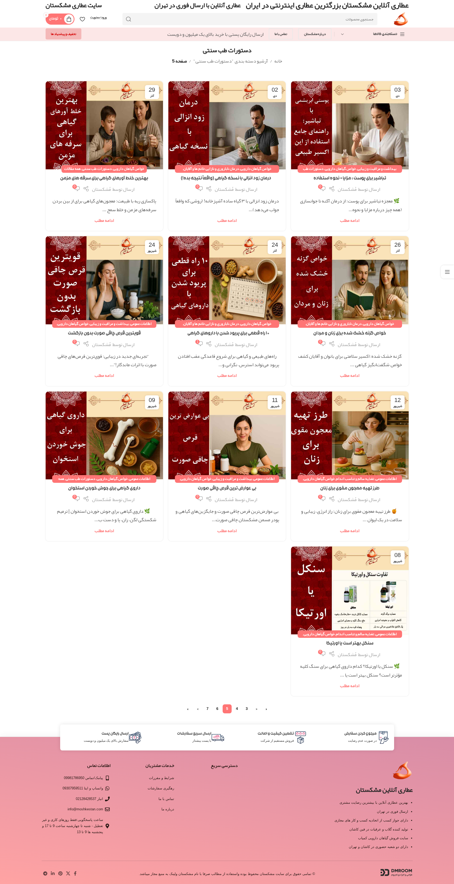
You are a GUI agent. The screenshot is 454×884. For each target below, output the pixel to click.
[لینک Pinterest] (60, 874)
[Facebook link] (75, 874)
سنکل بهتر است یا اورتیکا (349, 644)
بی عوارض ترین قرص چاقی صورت (227, 489)
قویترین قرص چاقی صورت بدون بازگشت (104, 334)
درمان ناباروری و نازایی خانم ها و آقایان (211, 169)
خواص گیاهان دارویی (340, 169)
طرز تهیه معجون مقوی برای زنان (350, 489)
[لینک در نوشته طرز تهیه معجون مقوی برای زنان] (349, 435)
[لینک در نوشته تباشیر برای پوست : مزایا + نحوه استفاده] (349, 125)
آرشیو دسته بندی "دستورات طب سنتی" (230, 61)
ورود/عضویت (98, 17)
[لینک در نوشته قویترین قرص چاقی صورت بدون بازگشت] (104, 280)
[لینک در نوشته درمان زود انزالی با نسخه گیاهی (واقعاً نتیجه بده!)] (227, 125)
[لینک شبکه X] (68, 874)
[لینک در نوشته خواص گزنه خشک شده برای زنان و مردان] (349, 280)
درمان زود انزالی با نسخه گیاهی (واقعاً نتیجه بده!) (227, 179)
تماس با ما (281, 33)
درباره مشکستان (315, 33)
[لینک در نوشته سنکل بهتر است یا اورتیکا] (349, 590)
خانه (278, 61)
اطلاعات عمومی (141, 324)
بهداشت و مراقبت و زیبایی (376, 169)
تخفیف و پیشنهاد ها (63, 33)
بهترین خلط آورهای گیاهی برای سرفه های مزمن (104, 179)
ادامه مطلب (349, 220)
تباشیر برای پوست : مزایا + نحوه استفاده (350, 179)
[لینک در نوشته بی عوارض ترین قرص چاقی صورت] (227, 435)
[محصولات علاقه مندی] (82, 19)
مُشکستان (347, 189)
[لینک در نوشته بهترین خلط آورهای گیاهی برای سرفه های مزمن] (104, 125)
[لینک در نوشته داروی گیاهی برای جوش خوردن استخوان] (104, 435)
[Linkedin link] (52, 874)
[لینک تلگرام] (45, 874)
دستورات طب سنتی (97, 169)
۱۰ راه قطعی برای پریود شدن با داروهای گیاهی (227, 334)
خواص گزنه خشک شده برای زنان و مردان (349, 334)
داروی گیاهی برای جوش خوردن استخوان (104, 489)
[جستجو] (128, 19)
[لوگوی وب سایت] (400, 20)
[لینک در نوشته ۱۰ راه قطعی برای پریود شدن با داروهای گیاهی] (227, 280)
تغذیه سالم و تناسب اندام (355, 479)
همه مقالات (72, 169)
